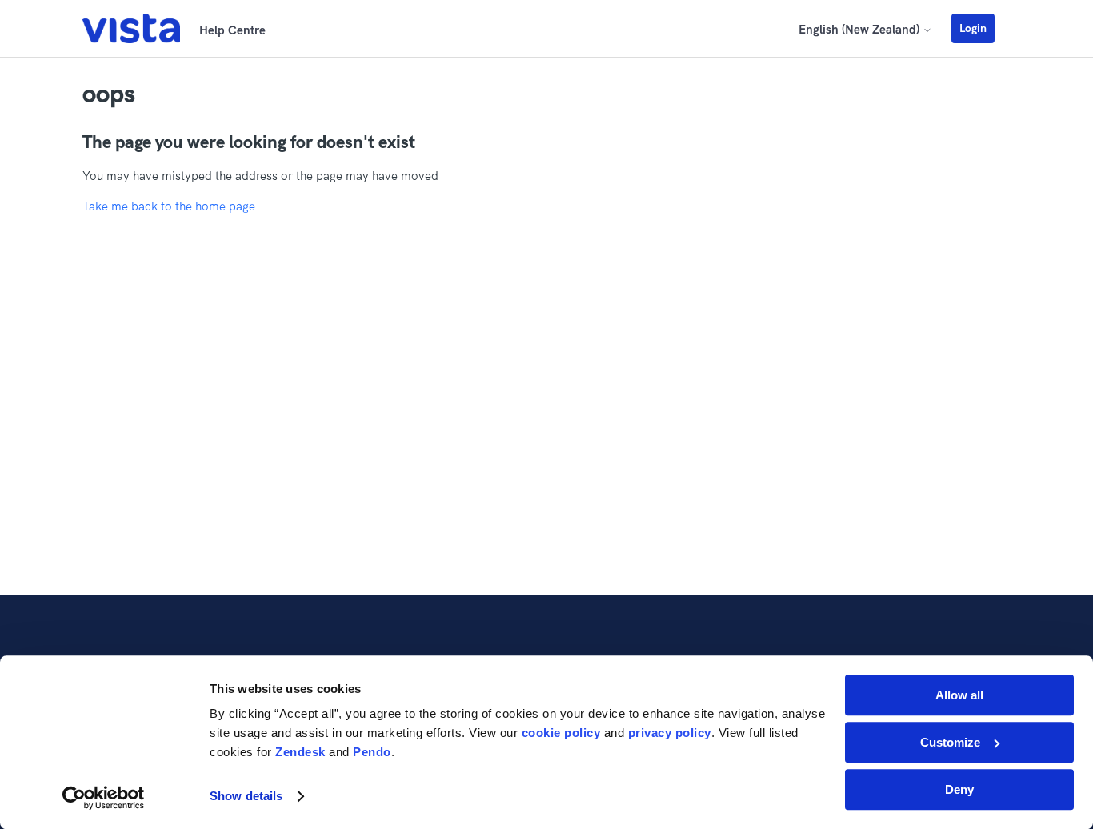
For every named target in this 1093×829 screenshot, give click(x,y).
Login (973, 28)
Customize (950, 742)
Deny (959, 789)
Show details (246, 796)
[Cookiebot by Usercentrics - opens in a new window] (104, 798)
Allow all (959, 695)
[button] (981, 28)
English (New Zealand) (861, 29)
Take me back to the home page (168, 206)
